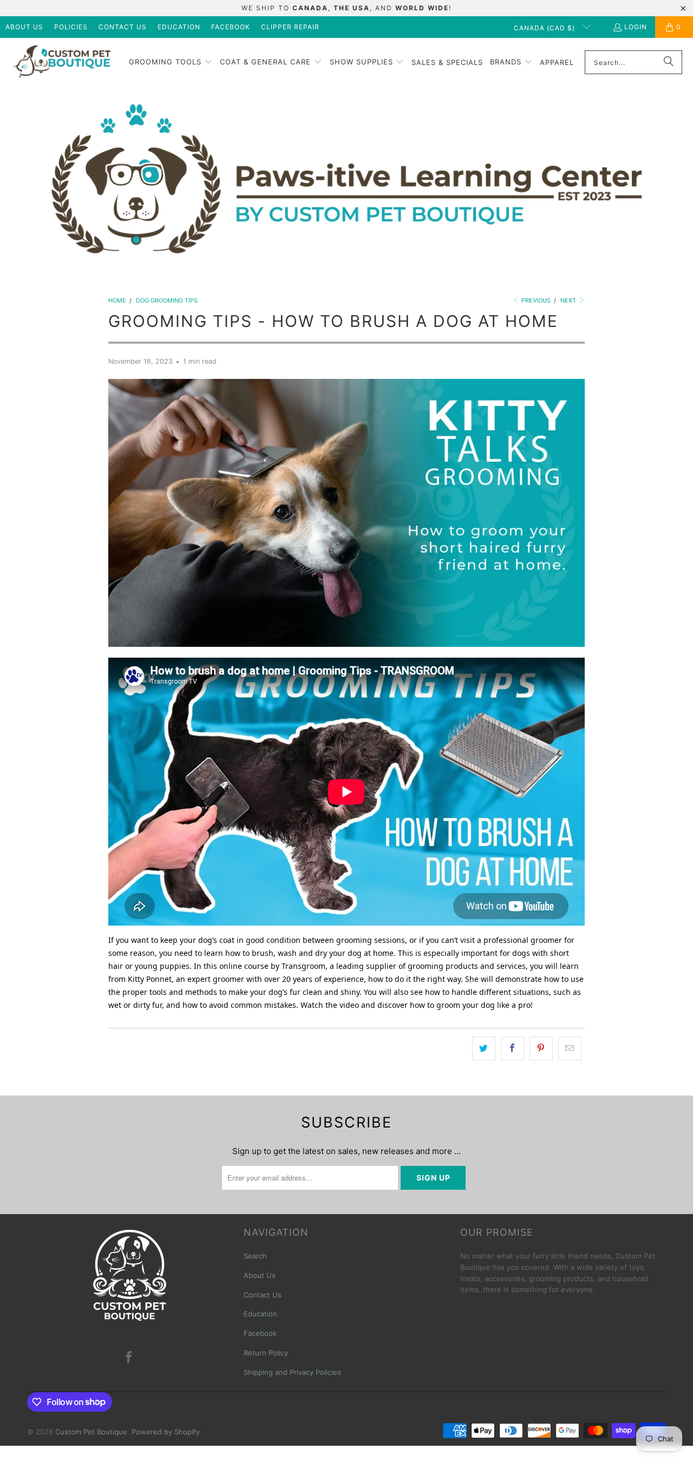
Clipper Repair (290, 27)
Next (569, 300)
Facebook (230, 27)
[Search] (668, 62)
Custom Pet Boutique (91, 1431)
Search (255, 1255)
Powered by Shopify (166, 1431)
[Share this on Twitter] (483, 1048)
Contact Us (123, 27)
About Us (24, 27)
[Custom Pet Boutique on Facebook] (129, 1358)
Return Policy (266, 1352)
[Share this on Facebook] (512, 1048)
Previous (535, 300)
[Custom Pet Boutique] (61, 62)
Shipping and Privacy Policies (292, 1372)
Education (179, 27)
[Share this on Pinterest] (541, 1048)
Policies (71, 27)
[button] (171, 62)
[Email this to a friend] (569, 1048)
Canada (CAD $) (545, 28)
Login (635, 27)
